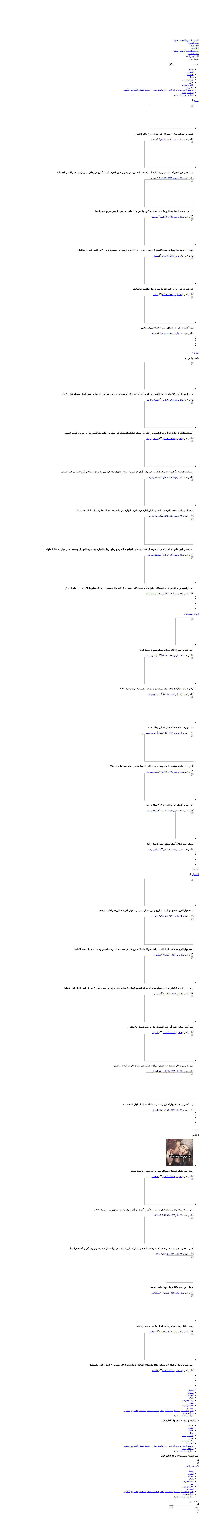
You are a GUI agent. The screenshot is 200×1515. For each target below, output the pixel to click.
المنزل (195, 874)
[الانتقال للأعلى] (198, 1512)
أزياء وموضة (152, 655)
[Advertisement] (117, 20)
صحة (196, 100)
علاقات (155, 1176)
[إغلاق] (198, 1463)
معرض (144, 733)
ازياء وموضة (192, 613)
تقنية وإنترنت (152, 400)
